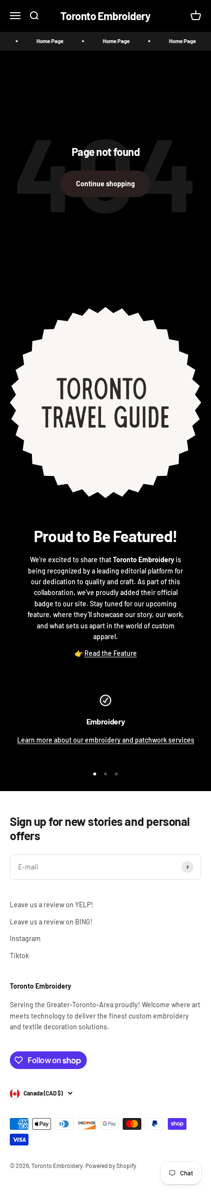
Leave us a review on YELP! (51, 904)
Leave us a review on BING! (51, 922)
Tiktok (19, 955)
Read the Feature (110, 653)
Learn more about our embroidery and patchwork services (105, 740)
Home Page (45, 41)
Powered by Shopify (110, 1165)
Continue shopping (105, 183)
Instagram (25, 938)
